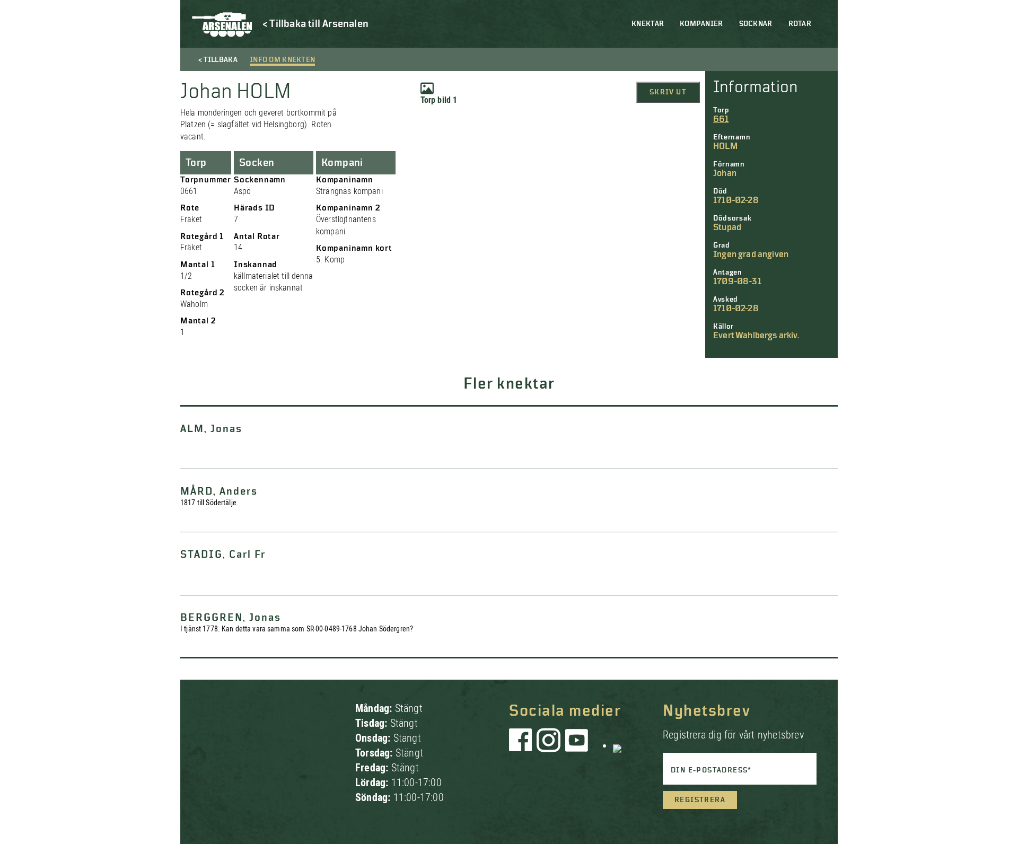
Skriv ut (668, 92)
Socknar (756, 24)
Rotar (799, 24)
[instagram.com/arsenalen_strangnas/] (549, 745)
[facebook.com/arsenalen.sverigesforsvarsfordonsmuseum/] (522, 745)
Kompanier (701, 24)
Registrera (699, 800)
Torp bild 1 (439, 100)
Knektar (647, 24)
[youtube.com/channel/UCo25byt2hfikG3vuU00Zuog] (577, 745)
